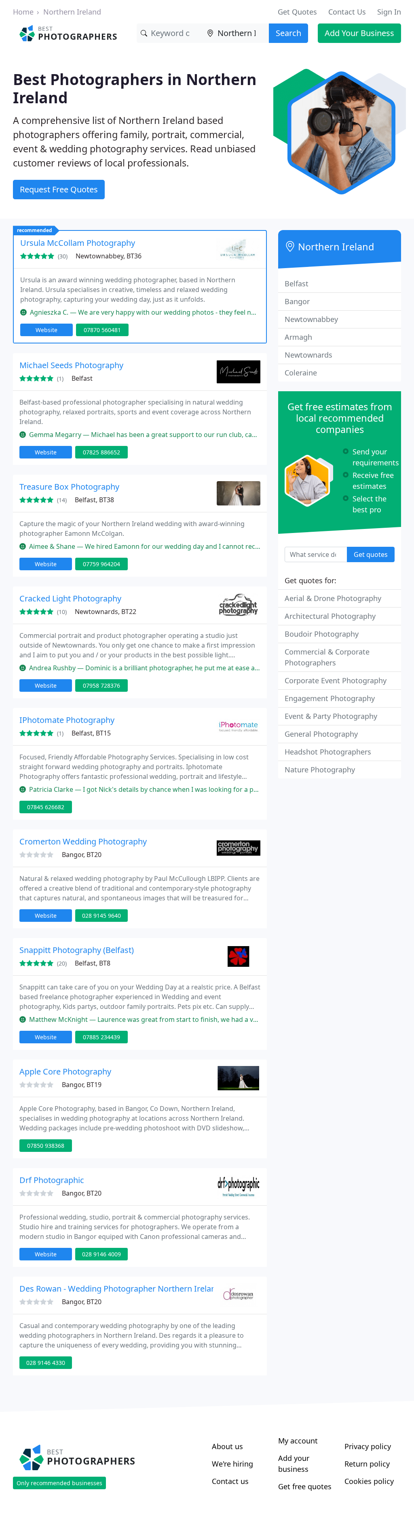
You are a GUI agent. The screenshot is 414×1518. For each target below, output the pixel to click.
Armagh (298, 337)
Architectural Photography (330, 616)
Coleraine (301, 372)
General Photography (321, 734)
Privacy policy (367, 1446)
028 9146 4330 (45, 1363)
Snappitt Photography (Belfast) (76, 949)
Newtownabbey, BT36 (109, 256)
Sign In (389, 12)
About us (227, 1446)
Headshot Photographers (328, 752)
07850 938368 (45, 1145)
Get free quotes (305, 1486)
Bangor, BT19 (81, 1084)
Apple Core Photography (65, 1071)
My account (298, 1441)
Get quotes (371, 554)
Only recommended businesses (59, 1483)
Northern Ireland (72, 12)
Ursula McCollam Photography (77, 242)
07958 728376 (101, 685)
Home (23, 12)
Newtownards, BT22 (105, 611)
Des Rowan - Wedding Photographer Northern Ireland (120, 1288)
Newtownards (308, 355)
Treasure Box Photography (69, 486)
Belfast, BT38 (94, 499)
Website (46, 330)
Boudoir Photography (322, 634)
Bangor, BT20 (81, 854)
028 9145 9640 (101, 915)
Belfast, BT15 (91, 733)
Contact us (230, 1481)
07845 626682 (45, 807)
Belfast (82, 378)
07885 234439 (101, 1037)
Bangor (297, 301)
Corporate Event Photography (336, 680)
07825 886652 (101, 452)
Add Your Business (359, 33)
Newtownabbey (311, 319)
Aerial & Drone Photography (333, 598)
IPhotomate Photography (66, 719)
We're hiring (232, 1464)
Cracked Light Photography (70, 598)
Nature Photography (320, 769)
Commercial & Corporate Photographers (327, 657)
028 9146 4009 (101, 1254)
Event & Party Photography (331, 716)
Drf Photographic (51, 1180)
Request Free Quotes (59, 189)
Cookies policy (369, 1481)
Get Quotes (297, 12)
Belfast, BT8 (92, 963)
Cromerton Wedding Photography (83, 841)
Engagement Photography (330, 698)
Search (288, 33)
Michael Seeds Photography (71, 365)
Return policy (367, 1464)
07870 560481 (102, 330)
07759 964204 (101, 564)
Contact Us (347, 12)
